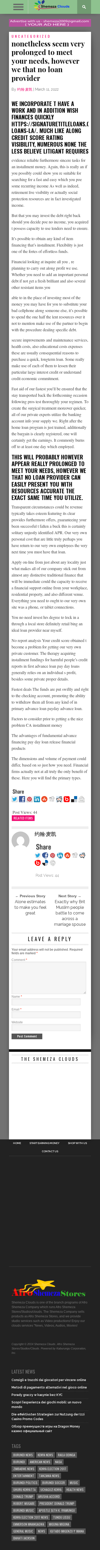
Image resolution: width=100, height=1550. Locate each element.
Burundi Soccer (53, 1482)
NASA (58, 1462)
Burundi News (23, 1455)
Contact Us (50, 1151)
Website (17, 1022)
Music (74, 1482)
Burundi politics (25, 1482)
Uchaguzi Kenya (51, 1489)
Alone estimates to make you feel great (30, 907)
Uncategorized (31, 36)
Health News (75, 1489)
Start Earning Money (44, 1143)
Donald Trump (23, 1496)
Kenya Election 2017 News (30, 1517)
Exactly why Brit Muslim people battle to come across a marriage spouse (70, 913)
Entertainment (23, 1475)
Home (17, 1143)
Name (17, 996)
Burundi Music (23, 1510)
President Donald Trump (56, 1503)
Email (17, 1009)
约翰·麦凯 (24, 89)
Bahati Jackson (24, 1538)
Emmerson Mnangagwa (28, 1524)
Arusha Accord (49, 1496)
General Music (23, 1531)
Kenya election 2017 (52, 1469)
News (41, 1531)
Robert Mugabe (24, 1503)
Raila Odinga (66, 1455)
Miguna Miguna (59, 1524)
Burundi (19, 1462)
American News (40, 1462)
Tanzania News (49, 1475)
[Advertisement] (50, 1098)
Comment (19, 960)
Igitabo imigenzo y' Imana (67, 1531)
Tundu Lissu (61, 1517)
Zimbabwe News (23, 1469)
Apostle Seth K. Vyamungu (57, 1510)
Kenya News (45, 1455)
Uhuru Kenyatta (24, 1489)
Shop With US (77, 1143)
